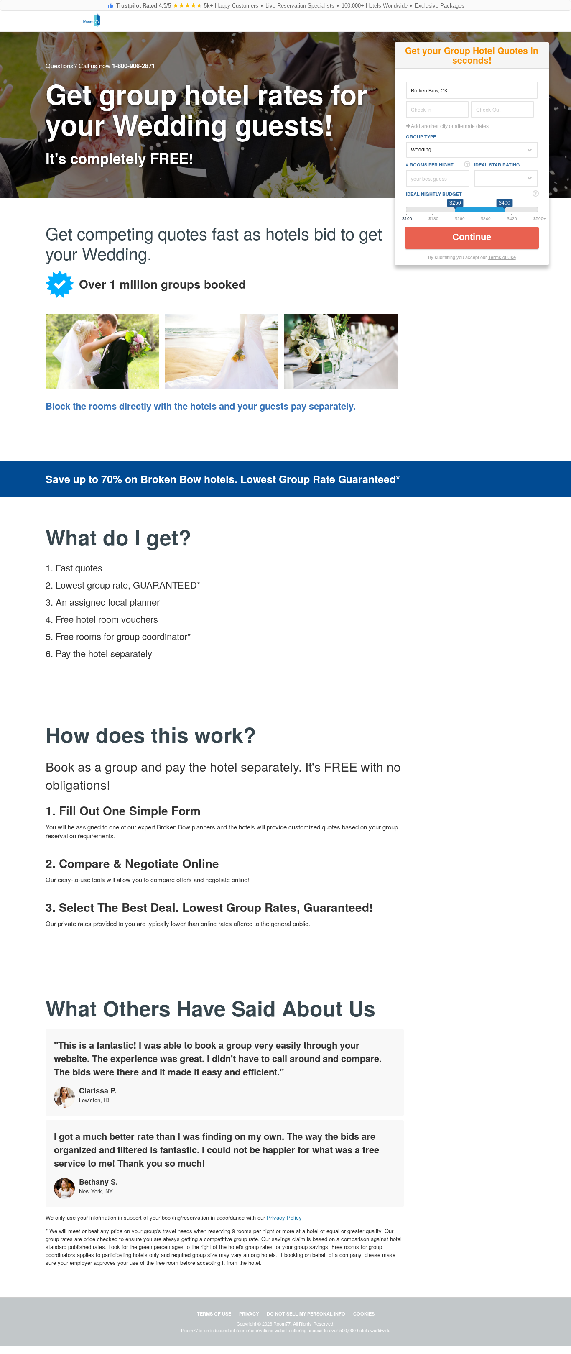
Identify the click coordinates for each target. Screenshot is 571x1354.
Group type (421, 136)
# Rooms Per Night (430, 164)
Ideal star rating (497, 164)
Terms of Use (502, 256)
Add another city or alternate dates (449, 126)
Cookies (364, 1313)
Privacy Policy (284, 1217)
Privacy (249, 1313)
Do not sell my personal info (306, 1313)
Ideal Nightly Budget (434, 194)
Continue (473, 237)
